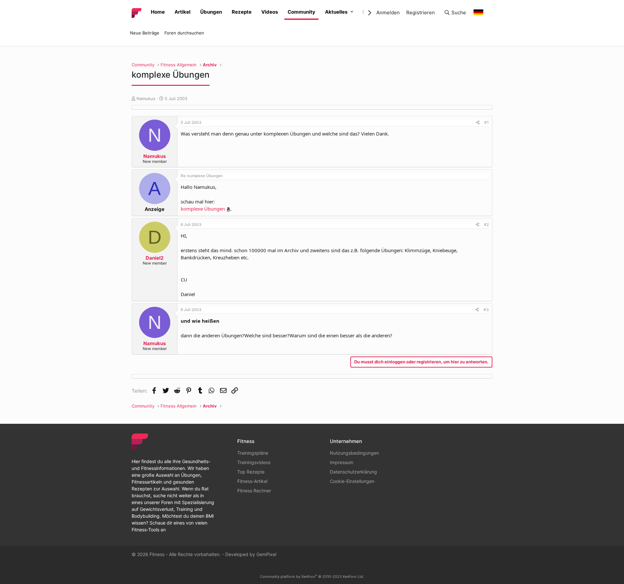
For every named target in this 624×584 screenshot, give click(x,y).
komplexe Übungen (203, 208)
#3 (486, 309)
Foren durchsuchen (184, 32)
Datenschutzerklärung (353, 471)
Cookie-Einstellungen (352, 481)
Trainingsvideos (253, 462)
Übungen (211, 12)
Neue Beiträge (144, 32)
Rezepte (242, 12)
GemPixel (266, 554)
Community (301, 12)
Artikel (182, 12)
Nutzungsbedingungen (354, 453)
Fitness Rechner (254, 490)
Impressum (341, 462)
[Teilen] (478, 122)
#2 (486, 224)
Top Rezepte (251, 471)
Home (158, 12)
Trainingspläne (252, 453)
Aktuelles (336, 12)
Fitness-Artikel (252, 481)
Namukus (145, 98)
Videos (269, 12)
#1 (486, 122)
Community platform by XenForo (312, 576)
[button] (352, 12)
